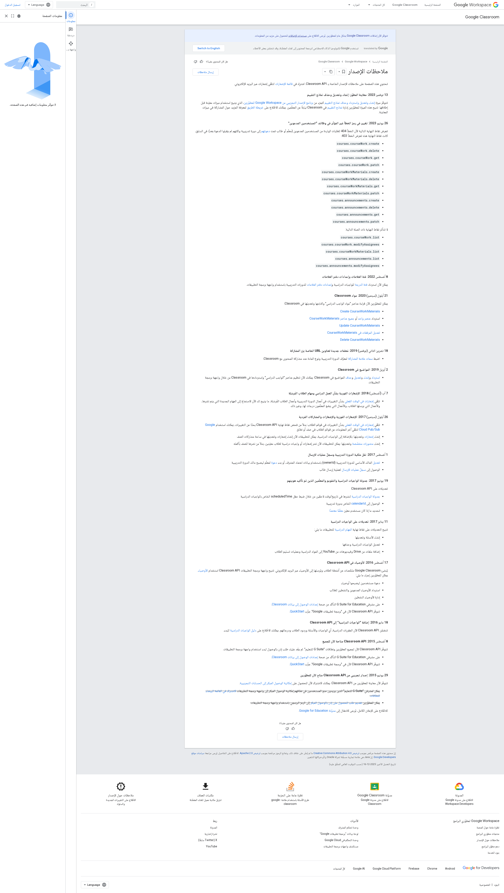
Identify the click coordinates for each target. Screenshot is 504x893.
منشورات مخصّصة (362, 444)
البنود (496, 884)
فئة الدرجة (361, 284)
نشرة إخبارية (211, 833)
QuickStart (297, 611)
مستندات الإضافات (297, 35)
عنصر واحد (364, 318)
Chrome (432, 868)
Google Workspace (356, 61)
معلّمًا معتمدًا (336, 510)
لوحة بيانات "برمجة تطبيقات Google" (339, 833)
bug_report (19, 16)
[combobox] (75, 4)
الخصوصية (484, 884)
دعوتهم (265, 131)
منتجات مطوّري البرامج (487, 833)
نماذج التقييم (334, 107)
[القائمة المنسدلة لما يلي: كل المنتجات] (368, 4)
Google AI (359, 868)
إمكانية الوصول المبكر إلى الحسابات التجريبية (266, 683)
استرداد (376, 377)
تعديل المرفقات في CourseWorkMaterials (353, 332)
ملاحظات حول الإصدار (488, 840)
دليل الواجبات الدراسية (243, 630)
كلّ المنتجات (339, 868)
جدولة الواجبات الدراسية (366, 496)
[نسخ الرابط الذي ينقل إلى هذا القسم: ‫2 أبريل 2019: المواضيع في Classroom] (334, 369)
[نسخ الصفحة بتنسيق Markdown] (331, 71)
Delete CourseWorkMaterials (360, 340)
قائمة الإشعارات (284, 84)
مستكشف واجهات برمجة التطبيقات (340, 846)
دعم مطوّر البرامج (490, 846)
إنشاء (366, 377)
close (6, 16)
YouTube (211, 846)
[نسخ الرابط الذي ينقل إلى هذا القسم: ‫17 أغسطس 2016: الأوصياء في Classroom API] (323, 562)
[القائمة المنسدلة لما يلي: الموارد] (348, 4)
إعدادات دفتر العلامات (319, 284)
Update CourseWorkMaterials (359, 325)
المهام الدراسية (343, 529)
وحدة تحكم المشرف (348, 827)
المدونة (213, 827)
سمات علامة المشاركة (360, 358)
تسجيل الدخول (12, 4)
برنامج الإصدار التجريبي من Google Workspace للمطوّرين (278, 103)
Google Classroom (404, 4)
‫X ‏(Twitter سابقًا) (207, 840)
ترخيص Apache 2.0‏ (250, 753)
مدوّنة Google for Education (317, 710)
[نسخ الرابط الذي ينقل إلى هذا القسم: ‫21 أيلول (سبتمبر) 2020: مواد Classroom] (330, 295)
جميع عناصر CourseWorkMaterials (331, 318)
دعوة (274, 462)
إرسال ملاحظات (205, 72)
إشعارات (368, 436)
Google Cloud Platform (387, 868)
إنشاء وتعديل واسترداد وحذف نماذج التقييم (350, 103)
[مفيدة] (201, 62)
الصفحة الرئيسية (432, 4)
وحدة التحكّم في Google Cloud (341, 840)
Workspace (480, 4)
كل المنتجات (379, 4)
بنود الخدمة (493, 852)
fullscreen (12, 16)
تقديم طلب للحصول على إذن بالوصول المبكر (336, 703)
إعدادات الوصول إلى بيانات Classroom (295, 604)
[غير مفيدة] (195, 62)
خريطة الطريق (255, 107)
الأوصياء (203, 570)
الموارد (356, 4)
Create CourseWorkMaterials (360, 311)
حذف (349, 377)
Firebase (414, 868)
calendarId (358, 503)
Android (450, 868)
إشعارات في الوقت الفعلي (359, 401)
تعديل (357, 377)
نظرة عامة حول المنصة (488, 827)
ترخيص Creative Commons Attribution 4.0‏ (336, 753)
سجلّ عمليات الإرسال (354, 470)
